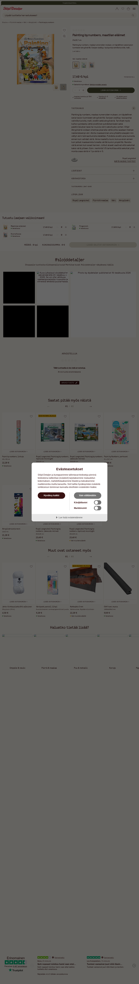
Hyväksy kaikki (51, 495)
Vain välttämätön (87, 495)
